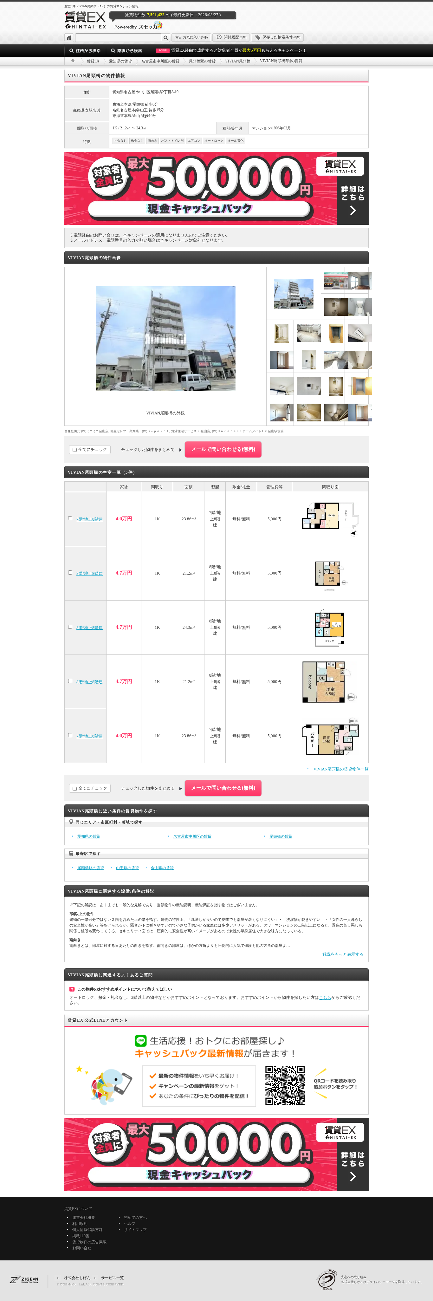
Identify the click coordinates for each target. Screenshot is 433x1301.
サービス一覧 (112, 1278)
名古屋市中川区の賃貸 (192, 836)
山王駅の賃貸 (127, 868)
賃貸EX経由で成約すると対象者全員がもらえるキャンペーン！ (233, 50)
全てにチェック (92, 449)
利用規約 (79, 1223)
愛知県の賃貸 (88, 836)
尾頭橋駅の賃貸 (90, 868)
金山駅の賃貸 (162, 868)
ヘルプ (129, 1223)
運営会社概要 (83, 1217)
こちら (325, 997)
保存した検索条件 (281, 37)
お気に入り (195, 37)
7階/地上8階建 (89, 519)
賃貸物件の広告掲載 (89, 1242)
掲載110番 (80, 1236)
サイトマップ (135, 1230)
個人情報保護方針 (87, 1230)
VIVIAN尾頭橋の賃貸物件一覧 (341, 769)
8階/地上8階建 (89, 573)
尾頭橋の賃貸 (280, 836)
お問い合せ (81, 1248)
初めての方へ (135, 1217)
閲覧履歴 (235, 37)
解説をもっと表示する (343, 954)
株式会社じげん (77, 1278)
